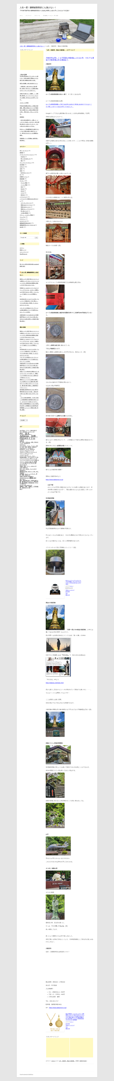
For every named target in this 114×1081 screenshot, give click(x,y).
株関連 (21, 152)
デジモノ (22, 180)
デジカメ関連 (24, 183)
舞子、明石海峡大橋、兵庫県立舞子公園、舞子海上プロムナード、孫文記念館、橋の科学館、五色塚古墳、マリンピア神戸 (29, 482)
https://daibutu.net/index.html (55, 683)
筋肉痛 (26, 476)
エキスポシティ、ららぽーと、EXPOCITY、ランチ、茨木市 (27, 449)
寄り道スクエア (24, 211)
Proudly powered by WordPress (26, 1074)
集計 (22, 160)
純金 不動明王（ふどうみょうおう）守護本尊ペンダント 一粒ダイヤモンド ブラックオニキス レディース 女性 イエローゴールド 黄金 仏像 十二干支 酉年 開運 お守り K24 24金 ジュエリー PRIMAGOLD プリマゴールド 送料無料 (75, 1016)
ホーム (21, 15)
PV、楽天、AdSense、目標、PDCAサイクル (29, 437)
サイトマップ (28, 15)
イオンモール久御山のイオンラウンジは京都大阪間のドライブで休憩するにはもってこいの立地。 (29, 310)
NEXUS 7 (23, 195)
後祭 (26, 467)
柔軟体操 (22, 470)
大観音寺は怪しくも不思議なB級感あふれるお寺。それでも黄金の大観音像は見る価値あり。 (70, 59)
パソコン (34, 458)
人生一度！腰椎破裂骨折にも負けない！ (38, 7)
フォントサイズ (24, 460)
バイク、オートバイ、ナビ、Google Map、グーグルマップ (29, 456)
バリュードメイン (25, 458)
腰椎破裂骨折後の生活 (25, 223)
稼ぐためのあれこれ (25, 158)
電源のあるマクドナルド (27, 205)
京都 (21, 168)
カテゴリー (23, 450)
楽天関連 (22, 164)
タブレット (23, 453)
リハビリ (31, 462)
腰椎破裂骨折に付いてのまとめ (27, 225)
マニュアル (22, 217)
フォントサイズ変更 (33, 460)
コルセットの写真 (24, 102)
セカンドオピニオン (32, 452)
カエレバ (71, 586)
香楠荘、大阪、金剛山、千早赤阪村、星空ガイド (29, 487)
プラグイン (22, 219)
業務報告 (22, 117)
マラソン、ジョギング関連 (26, 215)
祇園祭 (22, 476)
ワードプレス (31, 463)
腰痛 (33, 478)
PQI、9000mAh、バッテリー (27, 431)
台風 (22, 467)
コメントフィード (24, 252)
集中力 (30, 485)
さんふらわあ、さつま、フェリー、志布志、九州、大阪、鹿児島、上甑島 (29, 446)
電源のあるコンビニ (25, 207)
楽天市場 (68, 591)
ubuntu (22, 191)
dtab (22, 186)
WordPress (22, 444)
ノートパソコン (24, 455)
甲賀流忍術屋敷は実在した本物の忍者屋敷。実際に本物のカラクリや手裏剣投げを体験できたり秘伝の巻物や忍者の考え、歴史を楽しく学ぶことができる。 (29, 110)
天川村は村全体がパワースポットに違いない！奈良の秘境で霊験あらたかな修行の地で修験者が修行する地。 (29, 78)
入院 (25, 464)
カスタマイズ (23, 221)
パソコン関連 (24, 185)
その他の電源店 (24, 213)
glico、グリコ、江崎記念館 (30, 430)
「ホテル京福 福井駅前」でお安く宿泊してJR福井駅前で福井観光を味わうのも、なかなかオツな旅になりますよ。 (29, 399)
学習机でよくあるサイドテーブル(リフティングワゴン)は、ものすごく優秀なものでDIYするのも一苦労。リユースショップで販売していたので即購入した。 (29, 292)
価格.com (68, 595)
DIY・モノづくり (24, 150)
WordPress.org (23, 254)
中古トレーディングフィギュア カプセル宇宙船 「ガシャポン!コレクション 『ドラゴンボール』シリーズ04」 (73, 582)
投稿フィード (23, 250)
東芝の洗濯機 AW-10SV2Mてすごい (29, 83)
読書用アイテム (23, 176)
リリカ (23, 463)
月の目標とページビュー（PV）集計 (50, 15)
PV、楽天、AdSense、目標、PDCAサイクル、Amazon (29, 443)
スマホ (22, 193)
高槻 (21, 170)
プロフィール (37, 15)
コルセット (24, 452)
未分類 (21, 227)
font (21, 430)
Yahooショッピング (70, 590)
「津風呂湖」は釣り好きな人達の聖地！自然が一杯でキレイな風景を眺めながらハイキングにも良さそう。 (29, 88)
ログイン (22, 248)
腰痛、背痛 (22, 479)
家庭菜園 (22, 178)
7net (66, 593)
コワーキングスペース (26, 203)
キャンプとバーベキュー (26, 162)
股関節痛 (31, 476)
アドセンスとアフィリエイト (27, 154)
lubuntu (22, 188)
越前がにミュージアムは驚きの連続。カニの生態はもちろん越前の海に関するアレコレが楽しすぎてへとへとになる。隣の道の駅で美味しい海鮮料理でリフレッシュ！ (29, 383)
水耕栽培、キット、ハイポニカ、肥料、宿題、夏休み (28, 474)
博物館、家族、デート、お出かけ (28, 466)
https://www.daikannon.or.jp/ (54, 479)
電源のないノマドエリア (27, 209)
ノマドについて (23, 197)
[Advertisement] (57, 1047)
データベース (29, 453)
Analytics (23, 156)
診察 (26, 485)
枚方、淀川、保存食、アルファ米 (28, 469)
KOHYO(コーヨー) (25, 172)
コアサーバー (30, 450)
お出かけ (53, 1061)
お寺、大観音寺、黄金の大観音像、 (67, 1061)
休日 (21, 464)
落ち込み (22, 485)
